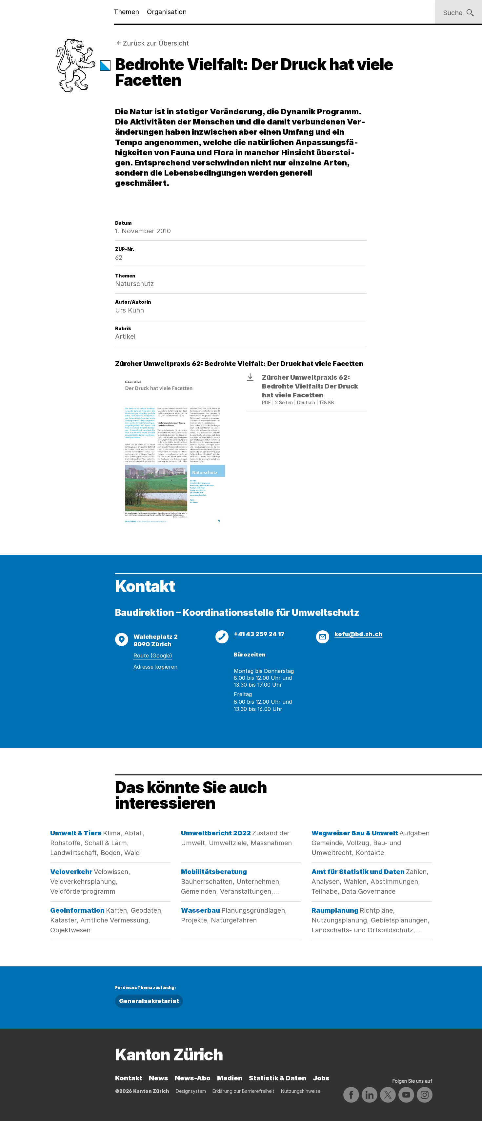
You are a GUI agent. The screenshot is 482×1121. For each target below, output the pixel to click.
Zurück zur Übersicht (156, 43)
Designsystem (191, 1091)
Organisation (167, 12)
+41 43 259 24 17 (259, 634)
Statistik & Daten (277, 1078)
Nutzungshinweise (300, 1091)
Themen (126, 12)
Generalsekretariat (149, 1001)
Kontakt (128, 1078)
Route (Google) (152, 655)
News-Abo (193, 1078)
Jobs (321, 1078)
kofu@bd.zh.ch (358, 634)
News (158, 1078)
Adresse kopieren (155, 666)
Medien (229, 1078)
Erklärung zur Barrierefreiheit (243, 1091)
